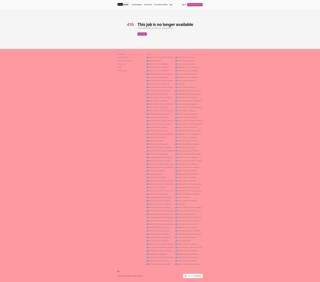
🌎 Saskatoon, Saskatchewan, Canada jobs (160, 217)
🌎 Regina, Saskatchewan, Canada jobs (159, 204)
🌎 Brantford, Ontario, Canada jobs (186, 71)
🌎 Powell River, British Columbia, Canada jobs (189, 191)
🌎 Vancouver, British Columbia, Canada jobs (160, 244)
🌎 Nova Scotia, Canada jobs (155, 171)
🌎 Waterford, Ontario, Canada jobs (186, 251)
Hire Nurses (148, 5)
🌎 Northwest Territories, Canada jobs (187, 167)
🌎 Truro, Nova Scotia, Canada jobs (158, 241)
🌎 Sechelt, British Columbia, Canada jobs (188, 217)
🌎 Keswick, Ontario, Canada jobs (157, 127)
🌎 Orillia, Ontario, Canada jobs (156, 177)
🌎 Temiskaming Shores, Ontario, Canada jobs (189, 234)
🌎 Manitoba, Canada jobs (155, 141)
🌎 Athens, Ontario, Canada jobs (185, 61)
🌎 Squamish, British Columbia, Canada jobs (160, 224)
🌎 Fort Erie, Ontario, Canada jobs (157, 107)
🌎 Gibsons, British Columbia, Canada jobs (188, 107)
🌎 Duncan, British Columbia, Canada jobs (188, 101)
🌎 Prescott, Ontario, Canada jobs (157, 194)
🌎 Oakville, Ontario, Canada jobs (185, 171)
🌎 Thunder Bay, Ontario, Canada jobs (159, 237)
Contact (119, 67)
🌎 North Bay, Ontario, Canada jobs (186, 164)
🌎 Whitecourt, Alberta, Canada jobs (186, 257)
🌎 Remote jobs (180, 204)
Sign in (184, 5)
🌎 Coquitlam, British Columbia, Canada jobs (189, 91)
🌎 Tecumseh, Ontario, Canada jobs (158, 234)
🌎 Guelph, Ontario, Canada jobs (185, 111)
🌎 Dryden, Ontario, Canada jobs (157, 101)
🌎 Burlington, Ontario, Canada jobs (186, 77)
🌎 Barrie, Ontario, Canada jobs (185, 64)
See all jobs (142, 34)
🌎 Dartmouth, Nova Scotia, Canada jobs (188, 94)
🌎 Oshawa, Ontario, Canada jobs (185, 177)
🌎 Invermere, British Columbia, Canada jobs (160, 121)
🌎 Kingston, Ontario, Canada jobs (186, 127)
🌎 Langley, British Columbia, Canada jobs (160, 134)
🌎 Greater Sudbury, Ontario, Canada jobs (160, 111)
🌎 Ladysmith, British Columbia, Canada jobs (189, 131)
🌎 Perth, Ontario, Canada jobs (156, 187)
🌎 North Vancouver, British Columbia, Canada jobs (160, 167)
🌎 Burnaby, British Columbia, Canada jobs (160, 81)
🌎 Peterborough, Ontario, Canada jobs (187, 187)
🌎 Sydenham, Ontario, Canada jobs (186, 227)
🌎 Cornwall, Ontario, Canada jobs (157, 94)
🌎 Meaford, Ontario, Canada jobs (157, 144)
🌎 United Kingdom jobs (182, 241)
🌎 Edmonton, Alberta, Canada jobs (186, 104)
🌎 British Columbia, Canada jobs (185, 74)
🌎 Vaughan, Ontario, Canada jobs (186, 244)
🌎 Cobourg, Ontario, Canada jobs (185, 87)
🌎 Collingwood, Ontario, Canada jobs (158, 91)
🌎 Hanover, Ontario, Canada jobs (157, 117)
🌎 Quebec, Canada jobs (182, 197)
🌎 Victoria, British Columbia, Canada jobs (188, 247)
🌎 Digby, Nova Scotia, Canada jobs (186, 97)
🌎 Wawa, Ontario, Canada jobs (156, 254)
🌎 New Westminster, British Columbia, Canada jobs (160, 157)
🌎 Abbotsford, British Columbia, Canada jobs (160, 57)
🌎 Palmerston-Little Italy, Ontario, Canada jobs (160, 184)
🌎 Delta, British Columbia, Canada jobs (159, 97)
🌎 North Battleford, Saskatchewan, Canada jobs (160, 164)
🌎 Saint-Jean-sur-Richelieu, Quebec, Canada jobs (189, 211)
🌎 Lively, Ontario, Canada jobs (156, 137)
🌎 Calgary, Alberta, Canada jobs (185, 81)
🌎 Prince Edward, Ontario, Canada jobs (159, 197)
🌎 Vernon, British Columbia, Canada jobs (160, 247)
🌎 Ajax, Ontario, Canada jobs (184, 57)
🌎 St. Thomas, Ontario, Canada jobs (186, 224)
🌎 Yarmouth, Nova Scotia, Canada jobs (187, 264)
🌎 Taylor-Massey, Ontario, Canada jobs (187, 231)
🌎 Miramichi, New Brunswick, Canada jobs (160, 151)
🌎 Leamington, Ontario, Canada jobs (187, 134)
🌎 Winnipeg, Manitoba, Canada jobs (158, 264)
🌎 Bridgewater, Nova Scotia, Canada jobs (160, 74)
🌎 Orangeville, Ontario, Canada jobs (186, 174)
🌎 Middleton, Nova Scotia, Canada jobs (159, 147)
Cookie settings (122, 71)
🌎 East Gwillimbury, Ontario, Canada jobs (160, 104)
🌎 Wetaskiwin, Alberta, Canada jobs (186, 254)
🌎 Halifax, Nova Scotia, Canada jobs (158, 114)
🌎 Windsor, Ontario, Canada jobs (185, 261)
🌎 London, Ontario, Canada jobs (185, 137)
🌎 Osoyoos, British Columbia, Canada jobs (160, 181)
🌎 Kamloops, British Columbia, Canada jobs (189, 121)
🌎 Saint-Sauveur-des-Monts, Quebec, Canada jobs (160, 214)
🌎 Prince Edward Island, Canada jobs (187, 194)
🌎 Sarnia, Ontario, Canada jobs (185, 214)
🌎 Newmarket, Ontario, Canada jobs (187, 157)
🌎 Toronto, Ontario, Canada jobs (185, 237)
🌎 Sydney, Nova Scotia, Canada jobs (158, 231)
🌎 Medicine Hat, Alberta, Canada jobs (187, 144)
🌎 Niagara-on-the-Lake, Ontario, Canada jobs (189, 161)
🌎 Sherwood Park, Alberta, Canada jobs (159, 221)
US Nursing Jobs (137, 5)
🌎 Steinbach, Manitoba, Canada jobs (158, 227)
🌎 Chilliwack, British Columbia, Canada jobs (160, 87)
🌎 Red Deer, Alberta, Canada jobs (185, 201)
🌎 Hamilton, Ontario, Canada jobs (186, 114)
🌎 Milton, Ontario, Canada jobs (185, 147)
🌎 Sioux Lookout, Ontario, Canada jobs (187, 221)
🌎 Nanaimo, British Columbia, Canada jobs (189, 154)
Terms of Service (122, 57)
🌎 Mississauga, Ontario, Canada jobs (187, 151)
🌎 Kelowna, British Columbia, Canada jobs (188, 124)
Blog (171, 5)
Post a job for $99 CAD (195, 5)
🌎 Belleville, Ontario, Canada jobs (157, 67)
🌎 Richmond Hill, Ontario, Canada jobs (159, 207)
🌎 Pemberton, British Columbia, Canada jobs (189, 184)
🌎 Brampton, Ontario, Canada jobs (158, 71)
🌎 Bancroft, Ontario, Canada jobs (157, 64)
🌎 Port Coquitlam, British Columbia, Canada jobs (160, 191)
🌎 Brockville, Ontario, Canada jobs (158, 77)
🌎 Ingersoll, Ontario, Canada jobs (186, 117)
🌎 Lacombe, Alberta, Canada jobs (157, 131)
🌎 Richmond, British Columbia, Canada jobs (189, 207)
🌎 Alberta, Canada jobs (154, 61)
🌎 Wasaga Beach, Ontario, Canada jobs (159, 251)
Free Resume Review (161, 5)
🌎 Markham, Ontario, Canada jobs (186, 141)
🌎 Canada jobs (180, 84)
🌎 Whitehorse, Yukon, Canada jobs (158, 261)
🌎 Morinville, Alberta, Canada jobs (158, 154)
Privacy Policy (121, 64)
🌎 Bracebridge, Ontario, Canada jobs (187, 67)
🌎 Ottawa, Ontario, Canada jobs (185, 181)
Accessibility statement (124, 61)
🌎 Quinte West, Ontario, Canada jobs (158, 201)
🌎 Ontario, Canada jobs (154, 174)
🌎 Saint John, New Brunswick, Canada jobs (160, 211)
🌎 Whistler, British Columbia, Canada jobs (160, 257)
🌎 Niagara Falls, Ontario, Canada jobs (159, 161)
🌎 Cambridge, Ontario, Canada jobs (158, 84)
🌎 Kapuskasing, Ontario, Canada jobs (159, 124)
